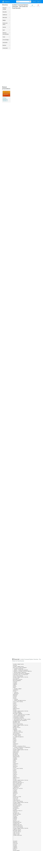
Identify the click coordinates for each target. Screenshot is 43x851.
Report (38, 6)
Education (5, 11)
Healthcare (5, 14)
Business (4, 45)
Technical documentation (6, 33)
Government (5, 48)
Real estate (5, 17)
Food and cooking (4, 8)
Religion (4, 20)
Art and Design (6, 39)
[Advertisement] (6, 67)
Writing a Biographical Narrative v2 (5, 99)
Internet (4, 27)
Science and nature (5, 24)
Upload (34, 1)
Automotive (5, 42)
